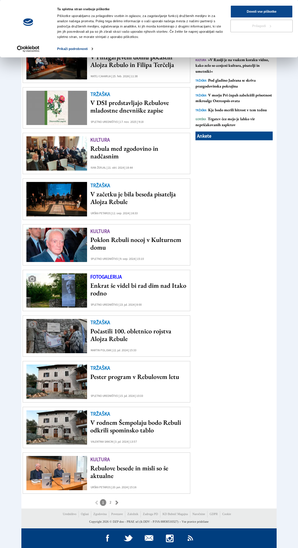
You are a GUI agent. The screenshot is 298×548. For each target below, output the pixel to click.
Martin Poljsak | (102, 350)
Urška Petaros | (101, 213)
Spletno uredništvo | (105, 122)
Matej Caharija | (101, 76)
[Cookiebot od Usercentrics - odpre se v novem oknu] (28, 49)
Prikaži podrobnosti (72, 49)
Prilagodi (259, 26)
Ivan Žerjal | (99, 168)
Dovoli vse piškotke (261, 11)
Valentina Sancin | (103, 442)
